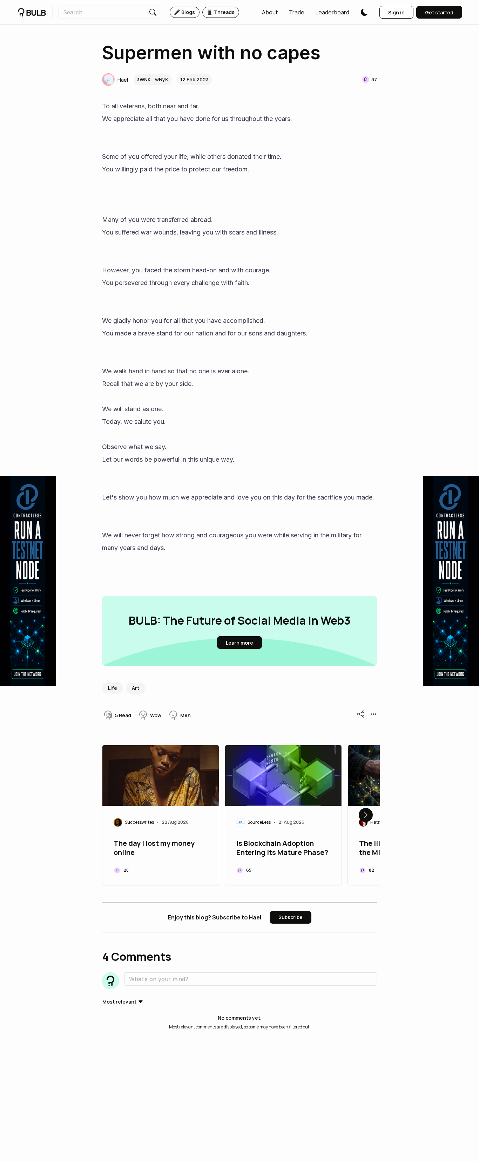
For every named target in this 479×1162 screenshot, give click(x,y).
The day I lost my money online (154, 848)
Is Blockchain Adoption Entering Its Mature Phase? (282, 848)
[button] (270, 12)
